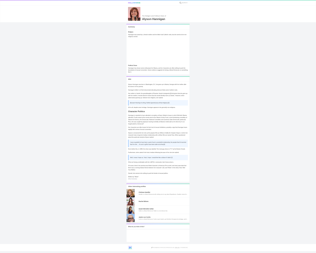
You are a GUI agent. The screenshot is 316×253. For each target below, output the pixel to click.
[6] (164, 144)
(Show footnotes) (132, 178)
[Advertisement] (158, 51)
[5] (134, 124)
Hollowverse (134, 3)
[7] (172, 157)
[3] (168, 102)
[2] (170, 93)
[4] (185, 119)
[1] (150, 90)
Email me (177, 247)
